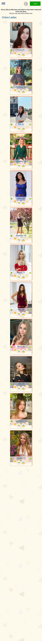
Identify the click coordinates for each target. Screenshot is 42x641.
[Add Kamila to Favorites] (27, 275)
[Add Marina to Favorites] (27, 461)
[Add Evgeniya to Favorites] (27, 238)
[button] (16, 46)
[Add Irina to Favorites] (27, 387)
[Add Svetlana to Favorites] (27, 90)
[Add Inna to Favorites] (27, 201)
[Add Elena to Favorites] (27, 350)
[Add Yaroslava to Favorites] (27, 424)
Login (35, 4)
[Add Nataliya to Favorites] (27, 164)
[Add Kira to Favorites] (27, 312)
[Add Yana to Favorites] (27, 53)
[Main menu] (3, 3)
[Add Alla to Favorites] (27, 127)
